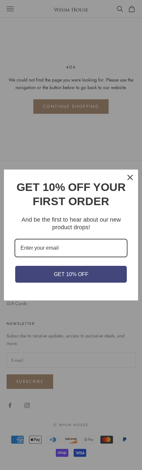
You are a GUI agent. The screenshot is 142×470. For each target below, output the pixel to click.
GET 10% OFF (71, 274)
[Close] (130, 177)
